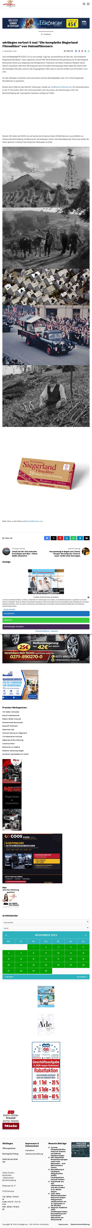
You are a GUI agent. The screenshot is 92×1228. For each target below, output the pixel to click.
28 (21, 971)
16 (46, 959)
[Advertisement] (46, 114)
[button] (88, 597)
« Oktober (8, 977)
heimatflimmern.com (34, 521)
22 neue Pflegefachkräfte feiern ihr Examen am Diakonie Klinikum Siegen (58, 1151)
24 (58, 965)
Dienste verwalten (9, 609)
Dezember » (82, 977)
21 (21, 965)
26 (83, 965)
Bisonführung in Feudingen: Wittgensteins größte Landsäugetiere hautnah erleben (58, 1174)
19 (83, 959)
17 (58, 959)
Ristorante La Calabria (11, 747)
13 (8, 959)
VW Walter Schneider (10, 712)
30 (46, 971)
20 (9, 965)
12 (83, 953)
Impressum (54, 631)
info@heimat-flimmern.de (61, 87)
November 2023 (46, 935)
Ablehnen (8, 620)
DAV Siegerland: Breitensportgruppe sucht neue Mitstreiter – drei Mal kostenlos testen (59, 1162)
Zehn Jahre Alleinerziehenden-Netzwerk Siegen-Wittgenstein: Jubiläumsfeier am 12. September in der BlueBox (59, 1200)
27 (9, 971)
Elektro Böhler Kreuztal (11, 719)
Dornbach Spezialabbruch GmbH (15, 754)
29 (33, 971)
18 (71, 959)
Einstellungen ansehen (14, 627)
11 (71, 953)
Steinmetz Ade (8, 729)
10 (58, 953)
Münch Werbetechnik (10, 715)
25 (71, 965)
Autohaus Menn (8, 744)
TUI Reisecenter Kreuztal (12, 736)
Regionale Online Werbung (12, 740)
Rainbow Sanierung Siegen (13, 751)
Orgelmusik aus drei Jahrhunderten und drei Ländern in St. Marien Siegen (58, 1186)
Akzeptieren (9, 613)
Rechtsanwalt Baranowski (12, 722)
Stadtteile (47, 34)
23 (46, 965)
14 (21, 959)
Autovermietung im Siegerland (14, 733)
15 (33, 959)
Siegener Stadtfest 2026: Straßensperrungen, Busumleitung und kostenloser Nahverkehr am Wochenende (59, 1213)
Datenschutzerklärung (42, 631)
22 (33, 965)
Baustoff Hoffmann (10, 726)
